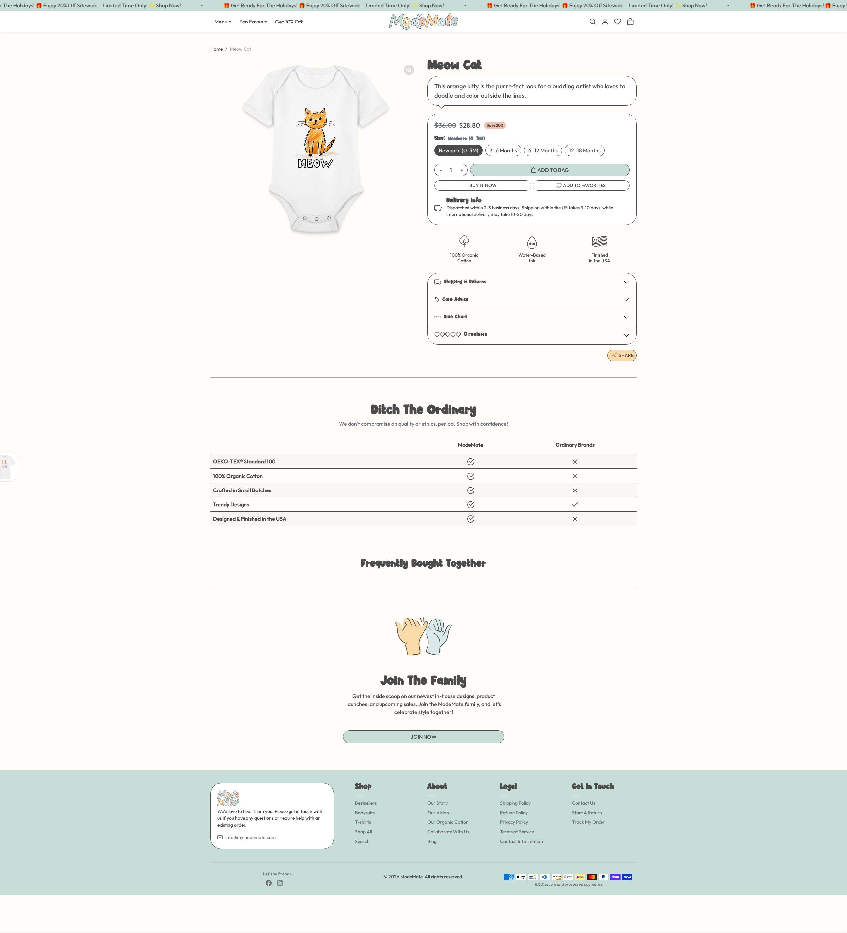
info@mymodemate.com (250, 837)
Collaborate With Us (448, 832)
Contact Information (521, 841)
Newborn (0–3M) (458, 150)
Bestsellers (366, 803)
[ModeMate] (423, 21)
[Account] (605, 21)
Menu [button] (220, 21)
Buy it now (483, 185)
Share (626, 355)
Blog (432, 841)
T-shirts (363, 822)
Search (362, 841)
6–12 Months (543, 150)
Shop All (363, 832)
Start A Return (587, 813)
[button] (592, 21)
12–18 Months (585, 150)
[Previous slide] (211, 580)
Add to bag (552, 170)
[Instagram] (280, 882)
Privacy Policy (514, 822)
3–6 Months (503, 150)
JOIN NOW (424, 736)
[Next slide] (636, 580)
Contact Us (583, 803)
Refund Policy (514, 813)
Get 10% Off (289, 21)
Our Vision (438, 813)
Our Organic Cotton (447, 822)
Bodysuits (365, 813)
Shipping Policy (515, 803)
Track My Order (588, 822)
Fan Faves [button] (251, 21)
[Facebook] (268, 882)
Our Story (437, 803)
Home (216, 49)
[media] (315, 149)
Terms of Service (517, 832)
